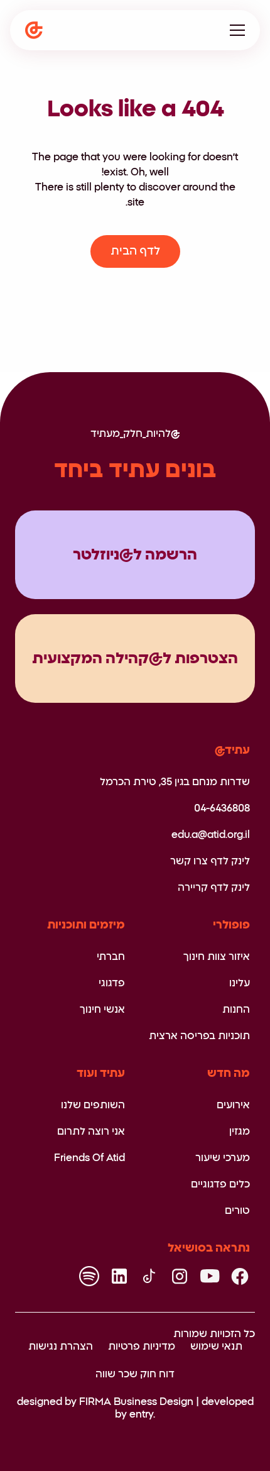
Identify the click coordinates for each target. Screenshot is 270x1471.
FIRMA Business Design (136, 1402)
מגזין (239, 1132)
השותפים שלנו (93, 1105)
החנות (236, 1010)
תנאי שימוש (216, 1347)
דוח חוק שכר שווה (135, 1374)
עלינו (239, 983)
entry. (142, 1414)
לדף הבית (135, 251)
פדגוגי (112, 983)
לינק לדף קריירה (214, 888)
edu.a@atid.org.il (210, 835)
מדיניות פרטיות (141, 1347)
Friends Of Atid (89, 1158)
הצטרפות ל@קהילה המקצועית (135, 658)
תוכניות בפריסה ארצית (199, 1036)
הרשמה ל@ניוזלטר (135, 555)
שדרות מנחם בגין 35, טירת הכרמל (175, 782)
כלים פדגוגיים (220, 1184)
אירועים (233, 1105)
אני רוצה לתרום (91, 1132)
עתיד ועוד (101, 1073)
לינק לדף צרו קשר (210, 861)
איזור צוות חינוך (216, 957)
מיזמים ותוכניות (86, 925)
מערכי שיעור (222, 1158)
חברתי (111, 957)
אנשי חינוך (102, 1010)
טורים (237, 1211)
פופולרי (231, 925)
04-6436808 (222, 808)
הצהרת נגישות (60, 1347)
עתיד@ (232, 750)
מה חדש (228, 1073)
